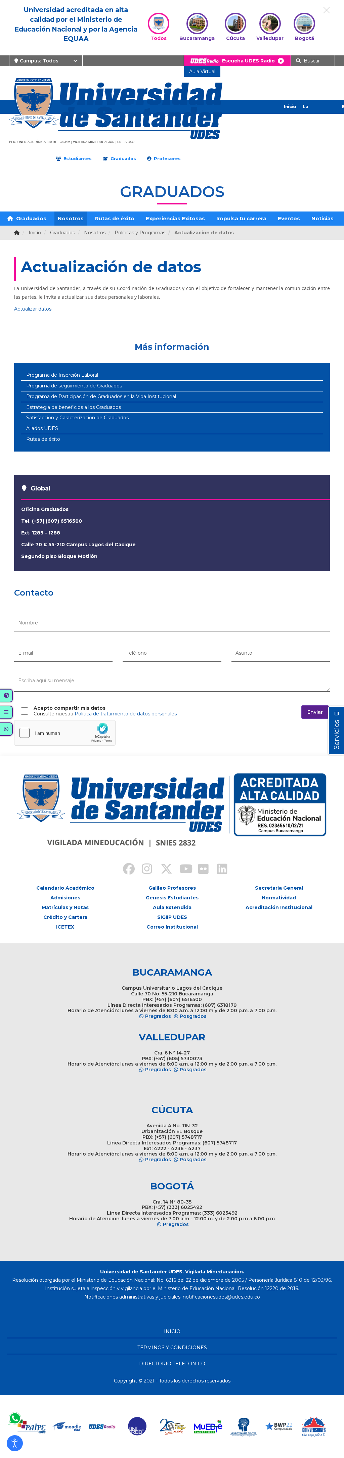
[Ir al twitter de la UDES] (162, 869)
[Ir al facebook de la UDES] (125, 869)
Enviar (315, 712)
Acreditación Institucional (279, 907)
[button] (15, 1443)
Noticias (322, 218)
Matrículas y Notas (65, 907)
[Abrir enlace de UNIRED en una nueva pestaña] (137, 1426)
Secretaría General (279, 888)
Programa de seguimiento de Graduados (74, 386)
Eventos (289, 218)
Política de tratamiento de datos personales (126, 714)
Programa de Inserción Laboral (62, 375)
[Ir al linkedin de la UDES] (219, 869)
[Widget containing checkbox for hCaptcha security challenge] (65, 733)
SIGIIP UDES (172, 917)
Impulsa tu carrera (241, 218)
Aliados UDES (42, 428)
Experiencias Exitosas (175, 218)
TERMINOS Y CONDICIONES (172, 1348)
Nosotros (71, 218)
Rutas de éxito (114, 218)
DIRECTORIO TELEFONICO (172, 1364)
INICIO (172, 1331)
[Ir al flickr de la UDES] (200, 869)
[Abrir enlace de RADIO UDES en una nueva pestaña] (102, 1426)
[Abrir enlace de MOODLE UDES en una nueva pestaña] (67, 1426)
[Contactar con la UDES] (15, 1418)
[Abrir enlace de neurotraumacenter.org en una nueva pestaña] (243, 1426)
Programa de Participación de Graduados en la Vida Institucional (101, 396)
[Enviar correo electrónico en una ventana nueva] (221, 1297)
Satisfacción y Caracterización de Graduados (77, 418)
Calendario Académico (65, 888)
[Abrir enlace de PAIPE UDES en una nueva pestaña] (31, 1426)
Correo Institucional (172, 927)
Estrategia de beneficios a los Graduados (73, 407)
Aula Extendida (172, 907)
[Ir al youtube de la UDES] (181, 869)
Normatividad (279, 897)
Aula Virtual (202, 71)
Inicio (290, 106)
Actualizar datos (32, 309)
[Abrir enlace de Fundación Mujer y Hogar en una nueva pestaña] (172, 1426)
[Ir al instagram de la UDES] (144, 869)
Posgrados (193, 1016)
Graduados (30, 218)
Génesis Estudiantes (172, 897)
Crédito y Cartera (65, 917)
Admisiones (65, 897)
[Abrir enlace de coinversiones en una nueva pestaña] (314, 1426)
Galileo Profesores (172, 888)
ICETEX (65, 927)
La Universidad (316, 113)
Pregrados (158, 1016)
